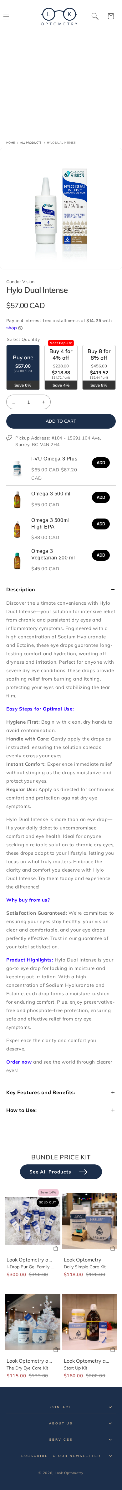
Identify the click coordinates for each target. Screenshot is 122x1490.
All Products (31, 142)
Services (61, 1439)
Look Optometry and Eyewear (41, 1259)
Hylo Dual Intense (61, 142)
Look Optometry (82, 1259)
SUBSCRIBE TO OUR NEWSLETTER (61, 1456)
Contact (61, 1407)
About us (61, 1423)
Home (10, 142)
